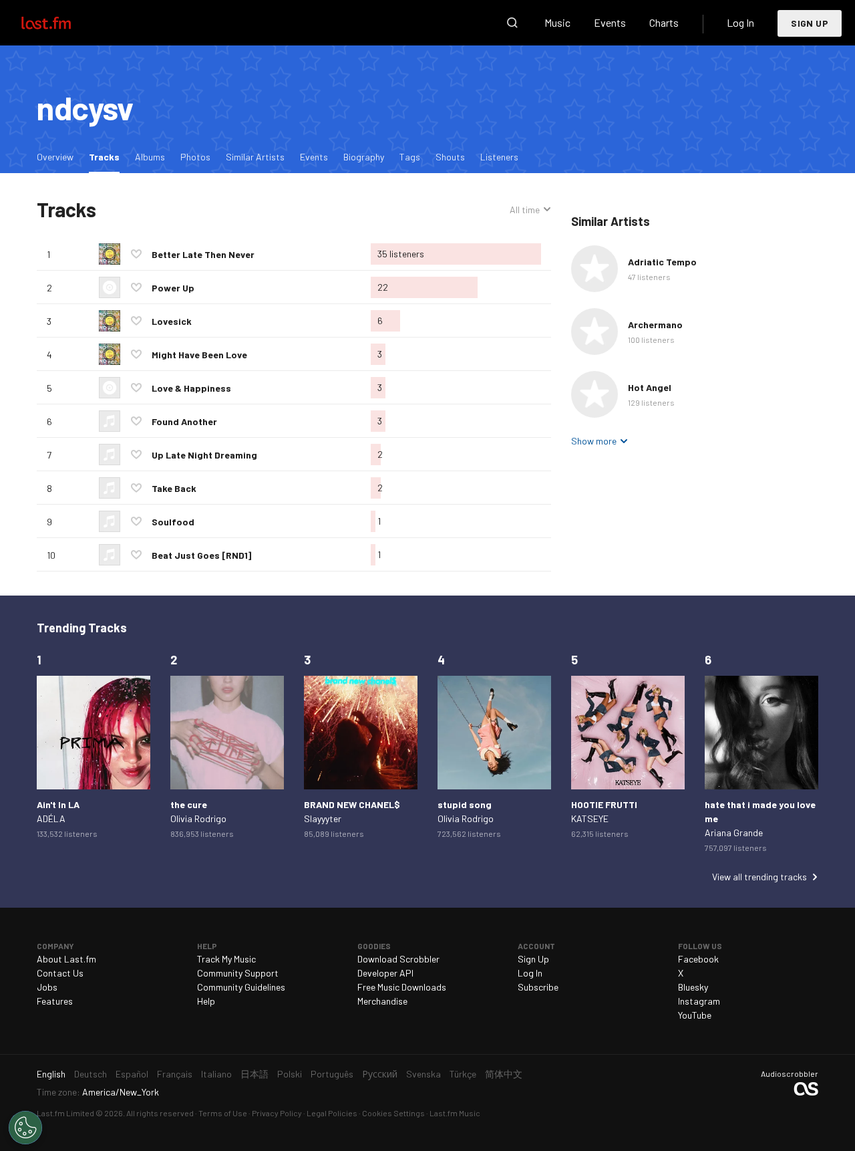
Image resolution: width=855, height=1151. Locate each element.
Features (55, 1001)
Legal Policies (332, 1113)
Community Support (238, 973)
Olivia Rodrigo (198, 818)
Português (332, 1073)
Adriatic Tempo (662, 261)
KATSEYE (590, 818)
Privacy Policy (277, 1113)
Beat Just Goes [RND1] (201, 555)
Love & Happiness (191, 388)
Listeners (499, 156)
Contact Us (60, 973)
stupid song (465, 804)
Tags (409, 156)
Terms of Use (222, 1113)
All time (525, 210)
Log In (740, 22)
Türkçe (463, 1073)
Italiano (216, 1073)
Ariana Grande (734, 832)
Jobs (47, 987)
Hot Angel (649, 387)
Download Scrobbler (398, 959)
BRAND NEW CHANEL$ (352, 804)
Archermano (655, 324)
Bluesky (693, 987)
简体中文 (503, 1073)
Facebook (698, 959)
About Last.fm (66, 959)
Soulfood (173, 521)
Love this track (136, 254)
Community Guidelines (241, 987)
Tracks (107, 156)
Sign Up (809, 23)
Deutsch (90, 1073)
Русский (379, 1073)
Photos (195, 156)
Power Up (173, 287)
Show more (594, 440)
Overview (55, 156)
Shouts (450, 156)
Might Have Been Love (199, 354)
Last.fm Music (455, 1113)
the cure (188, 804)
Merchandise (382, 1001)
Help (206, 1001)
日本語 (254, 1073)
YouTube (694, 1015)
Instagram (699, 1001)
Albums (150, 156)
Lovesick (172, 321)
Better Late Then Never (203, 254)
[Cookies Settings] (25, 1127)
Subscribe (538, 987)
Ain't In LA (58, 804)
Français (174, 1073)
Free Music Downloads (401, 987)
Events (610, 22)
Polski (289, 1073)
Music (557, 22)
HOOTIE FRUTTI (604, 804)
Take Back (174, 488)
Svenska (423, 1073)
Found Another (184, 421)
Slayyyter (322, 818)
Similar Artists (255, 156)
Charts (664, 22)
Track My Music (226, 959)
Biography (363, 156)
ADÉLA (51, 818)
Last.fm (61, 22)
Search (512, 22)
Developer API (385, 973)
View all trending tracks (759, 876)
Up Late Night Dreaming (204, 455)
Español (132, 1073)
